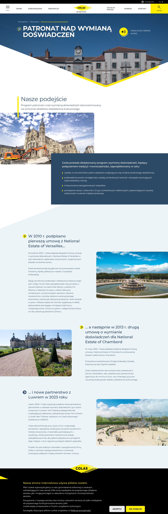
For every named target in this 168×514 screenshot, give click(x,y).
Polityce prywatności (80, 510)
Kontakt (142, 9)
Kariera (128, 9)
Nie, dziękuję (135, 509)
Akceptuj (117, 509)
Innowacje (53, 9)
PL (160, 2)
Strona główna (23, 22)
